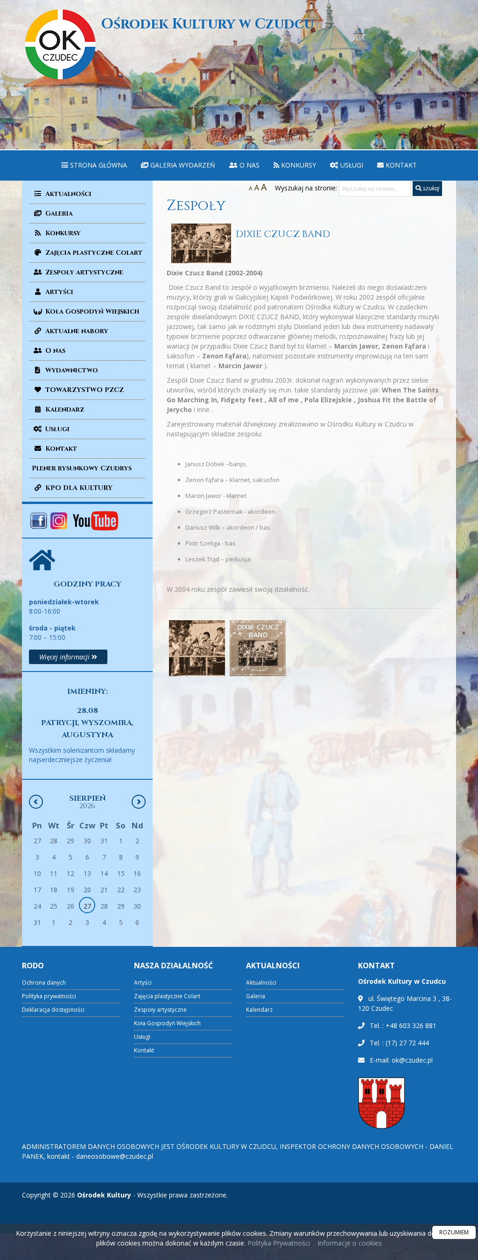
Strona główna (97, 165)
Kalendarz (63, 409)
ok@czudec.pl (412, 1060)
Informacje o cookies (349, 1243)
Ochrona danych (44, 983)
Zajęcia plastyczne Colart (93, 252)
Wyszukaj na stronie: (306, 187)
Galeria (58, 213)
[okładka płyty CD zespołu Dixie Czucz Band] (258, 648)
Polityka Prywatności (278, 1243)
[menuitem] (94, 165)
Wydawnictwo (70, 370)
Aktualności (67, 193)
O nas (249, 165)
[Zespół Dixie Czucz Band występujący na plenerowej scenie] (197, 648)
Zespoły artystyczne (83, 272)
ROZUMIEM (454, 1232)
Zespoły (196, 205)
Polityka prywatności (49, 996)
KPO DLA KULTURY (77, 487)
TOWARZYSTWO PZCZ (83, 389)
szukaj (430, 188)
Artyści (58, 291)
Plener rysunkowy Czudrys (82, 468)
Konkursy (297, 165)
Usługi (350, 165)
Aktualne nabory (75, 331)
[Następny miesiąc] (139, 802)
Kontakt (400, 165)
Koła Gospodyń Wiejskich (91, 311)
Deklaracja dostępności (53, 1010)
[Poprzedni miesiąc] (36, 802)
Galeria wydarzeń (181, 165)
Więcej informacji (65, 656)
